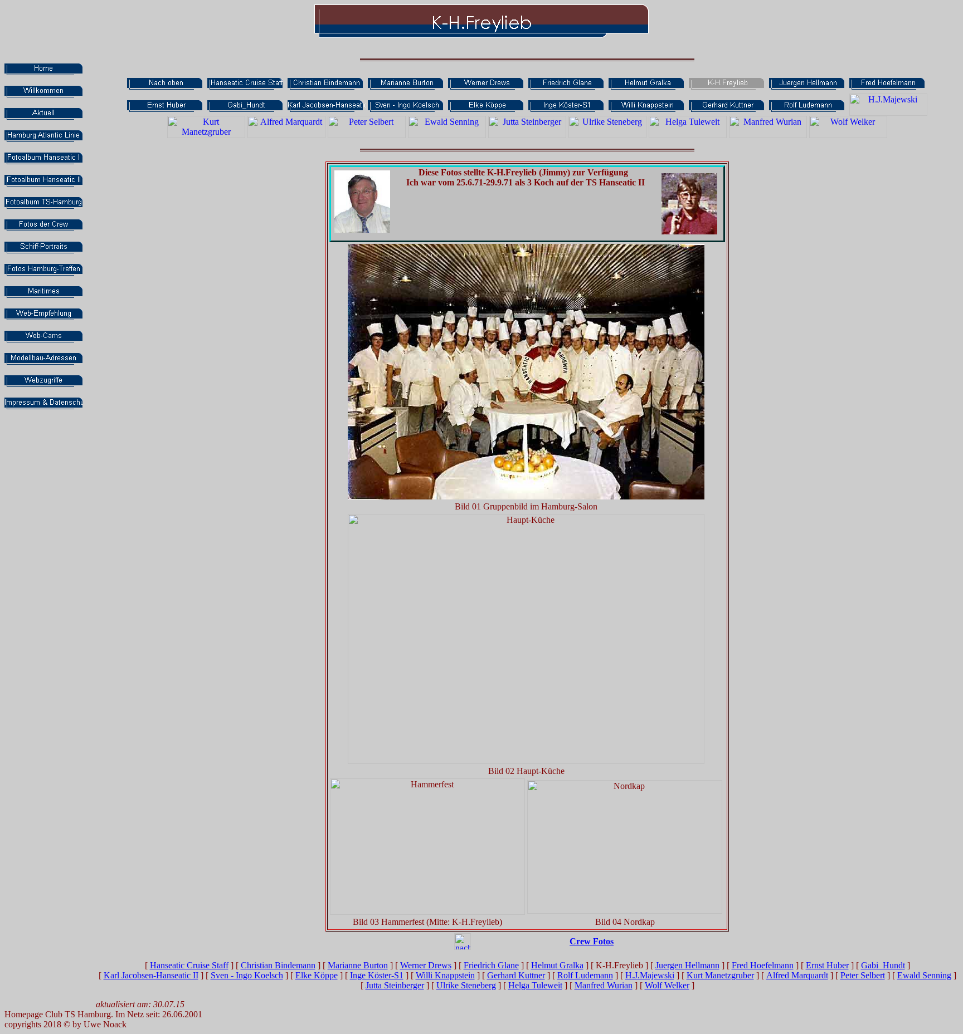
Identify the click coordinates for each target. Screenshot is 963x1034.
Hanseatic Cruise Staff (189, 965)
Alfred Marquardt (797, 975)
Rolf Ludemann (585, 975)
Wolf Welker (667, 985)
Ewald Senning (924, 975)
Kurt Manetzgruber (720, 975)
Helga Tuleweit (535, 985)
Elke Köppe (316, 975)
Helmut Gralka (557, 965)
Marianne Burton (358, 965)
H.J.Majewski (649, 975)
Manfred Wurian (604, 985)
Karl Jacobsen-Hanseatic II (151, 975)
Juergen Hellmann (687, 965)
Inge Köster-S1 (376, 975)
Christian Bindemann (278, 965)
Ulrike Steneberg (466, 985)
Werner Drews (425, 965)
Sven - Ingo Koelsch (247, 975)
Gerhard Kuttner (516, 975)
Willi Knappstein (445, 975)
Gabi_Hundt (883, 965)
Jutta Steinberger (395, 985)
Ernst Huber (827, 965)
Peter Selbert (862, 975)
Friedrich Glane (491, 965)
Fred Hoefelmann (763, 965)
